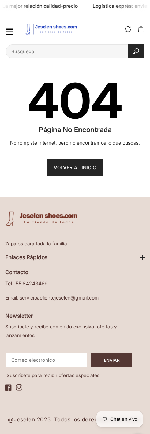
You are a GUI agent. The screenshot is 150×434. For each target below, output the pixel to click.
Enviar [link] (112, 360)
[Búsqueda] (136, 51)
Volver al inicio (75, 167)
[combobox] (75, 51)
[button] (141, 29)
